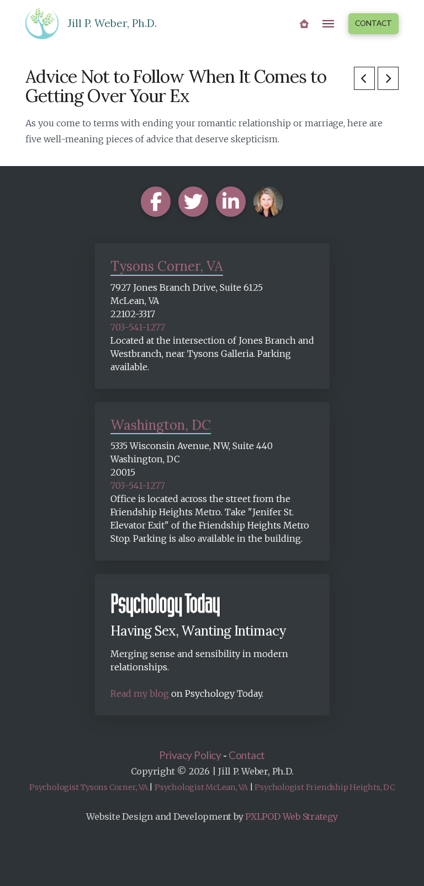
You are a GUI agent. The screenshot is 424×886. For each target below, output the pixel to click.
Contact (247, 755)
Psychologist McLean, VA (201, 787)
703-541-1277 (137, 327)
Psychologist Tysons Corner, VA (88, 787)
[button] (328, 23)
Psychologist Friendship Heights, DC (324, 787)
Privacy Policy (190, 755)
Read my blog (139, 693)
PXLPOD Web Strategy (291, 816)
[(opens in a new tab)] (364, 78)
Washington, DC (160, 425)
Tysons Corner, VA (166, 266)
